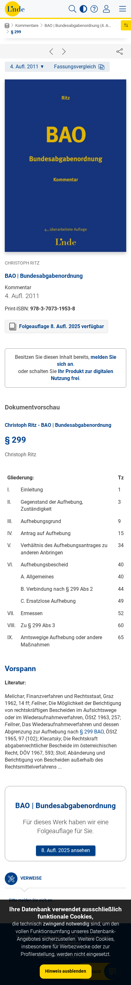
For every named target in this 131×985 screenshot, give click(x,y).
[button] (72, 9)
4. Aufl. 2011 (24, 67)
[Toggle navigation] (106, 8)
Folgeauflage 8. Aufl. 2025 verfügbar (61, 326)
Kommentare (26, 25)
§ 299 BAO (92, 732)
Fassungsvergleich (75, 67)
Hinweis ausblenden (65, 971)
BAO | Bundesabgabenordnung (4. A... (78, 25)
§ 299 (16, 31)
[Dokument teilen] (119, 51)
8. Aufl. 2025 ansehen (65, 850)
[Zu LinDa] (14, 8)
